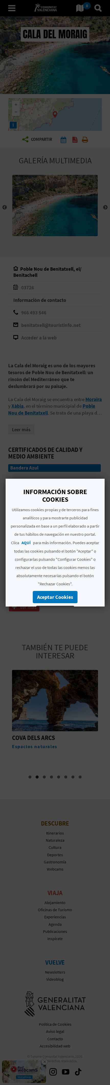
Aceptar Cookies (55, 597)
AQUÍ (26, 542)
